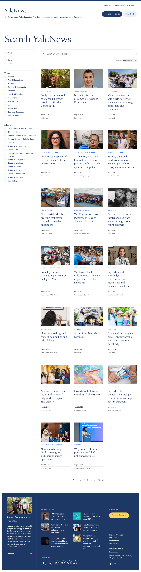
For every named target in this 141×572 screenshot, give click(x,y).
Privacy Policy (113, 552)
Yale (112, 564)
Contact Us (113, 543)
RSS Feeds (113, 537)
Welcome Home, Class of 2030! (72, 17)
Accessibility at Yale (116, 549)
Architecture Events (50, 17)
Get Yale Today (118, 515)
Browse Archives (116, 535)
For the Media (114, 540)
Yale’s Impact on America (29, 17)
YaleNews (15, 11)
